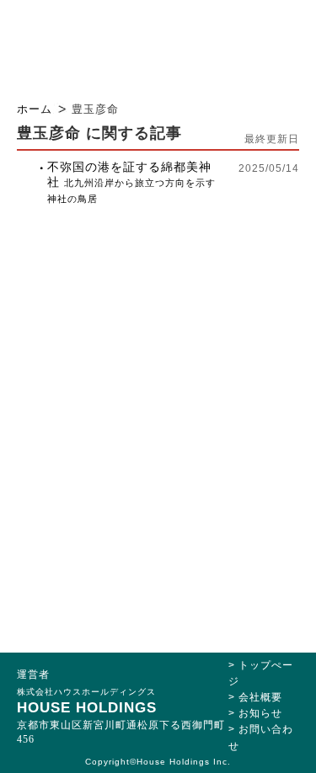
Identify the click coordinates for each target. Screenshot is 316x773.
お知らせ (260, 713)
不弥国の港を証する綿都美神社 (131, 182)
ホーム (34, 109)
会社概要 (260, 697)
